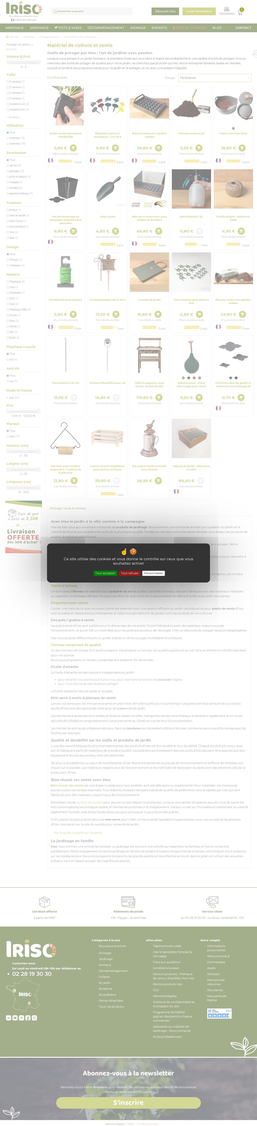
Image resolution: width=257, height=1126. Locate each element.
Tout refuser (130, 573)
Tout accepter (105, 573)
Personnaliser (153, 573)
